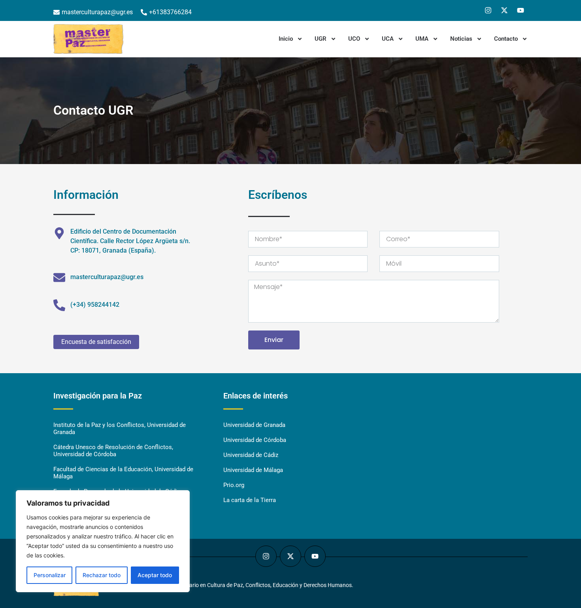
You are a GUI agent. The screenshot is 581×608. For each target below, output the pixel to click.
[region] (103, 541)
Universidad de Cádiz (250, 455)
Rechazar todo (102, 575)
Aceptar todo (155, 575)
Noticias (461, 38)
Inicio (286, 38)
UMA (421, 38)
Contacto (506, 38)
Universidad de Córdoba (254, 440)
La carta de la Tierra (249, 500)
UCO (354, 38)
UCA (388, 38)
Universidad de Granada (254, 425)
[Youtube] (520, 10)
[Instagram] (488, 10)
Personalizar (50, 575)
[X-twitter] (504, 10)
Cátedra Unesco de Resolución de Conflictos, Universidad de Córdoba (113, 451)
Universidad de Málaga (253, 470)
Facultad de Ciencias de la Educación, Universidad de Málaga (123, 473)
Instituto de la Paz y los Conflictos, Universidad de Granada (119, 428)
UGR (320, 38)
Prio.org (233, 485)
